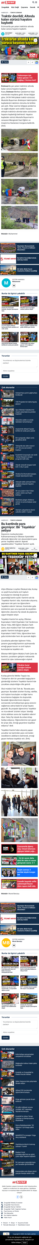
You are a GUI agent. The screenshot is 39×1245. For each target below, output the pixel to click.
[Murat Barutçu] (6, 942)
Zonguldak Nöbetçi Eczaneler (13, 1203)
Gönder (5, 376)
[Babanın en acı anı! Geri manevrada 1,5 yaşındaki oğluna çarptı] (10, 980)
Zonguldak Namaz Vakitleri (12, 1207)
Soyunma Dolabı (23, 1223)
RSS (7, 1234)
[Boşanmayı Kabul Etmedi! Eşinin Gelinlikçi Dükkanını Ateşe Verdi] (28, 961)
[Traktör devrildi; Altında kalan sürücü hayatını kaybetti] (19, 48)
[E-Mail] (13, 285)
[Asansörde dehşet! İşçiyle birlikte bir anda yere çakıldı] (10, 337)
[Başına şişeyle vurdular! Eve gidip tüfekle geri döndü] (28, 319)
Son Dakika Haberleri (10, 1215)
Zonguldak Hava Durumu (11, 1205)
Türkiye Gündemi (16, 12)
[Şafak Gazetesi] (8, 2)
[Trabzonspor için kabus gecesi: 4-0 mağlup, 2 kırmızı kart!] (28, 337)
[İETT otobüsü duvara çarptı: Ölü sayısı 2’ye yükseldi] (28, 980)
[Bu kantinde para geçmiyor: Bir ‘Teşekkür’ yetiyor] (19, 563)
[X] (21, 1196)
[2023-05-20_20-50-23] (19, 217)
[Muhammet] (6, 283)
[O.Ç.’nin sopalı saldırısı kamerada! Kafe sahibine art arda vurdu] (10, 319)
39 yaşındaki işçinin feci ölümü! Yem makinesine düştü (9, 1006)
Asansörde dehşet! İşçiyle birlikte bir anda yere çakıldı (10, 344)
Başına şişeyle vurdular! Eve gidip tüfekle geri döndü (28, 326)
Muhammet (16, 281)
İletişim (5, 1223)
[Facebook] (17, 1196)
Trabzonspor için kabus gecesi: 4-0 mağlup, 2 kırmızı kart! (27, 345)
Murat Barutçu (17, 941)
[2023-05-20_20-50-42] (19, 165)
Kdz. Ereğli (15, 7)
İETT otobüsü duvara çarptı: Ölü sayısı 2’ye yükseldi (28, 987)
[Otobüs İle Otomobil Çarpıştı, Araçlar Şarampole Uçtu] (10, 301)
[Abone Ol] (36, 62)
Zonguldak (5, 7)
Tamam (25, 1242)
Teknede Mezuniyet (9, 1225)
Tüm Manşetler (8, 1213)
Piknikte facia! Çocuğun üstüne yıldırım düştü (27, 308)
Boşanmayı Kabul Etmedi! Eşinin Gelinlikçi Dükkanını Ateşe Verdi (28, 969)
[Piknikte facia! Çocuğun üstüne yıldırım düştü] (28, 301)
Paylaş (6, 62)
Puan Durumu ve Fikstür (11, 1211)
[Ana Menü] (36, 2)
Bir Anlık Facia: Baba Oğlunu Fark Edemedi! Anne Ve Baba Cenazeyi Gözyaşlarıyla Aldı (10, 970)
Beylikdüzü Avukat (24, 1225)
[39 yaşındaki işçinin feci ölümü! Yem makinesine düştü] (10, 998)
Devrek (32, 7)
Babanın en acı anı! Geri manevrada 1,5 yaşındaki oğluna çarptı (9, 988)
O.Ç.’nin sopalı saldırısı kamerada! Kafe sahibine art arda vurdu (10, 327)
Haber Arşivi (8, 1217)
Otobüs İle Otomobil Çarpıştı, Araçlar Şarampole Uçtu (10, 309)
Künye (13, 1223)
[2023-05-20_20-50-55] (19, 140)
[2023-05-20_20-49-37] (19, 191)
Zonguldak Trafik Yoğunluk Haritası (15, 1209)
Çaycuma (24, 7)
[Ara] (33, 2)
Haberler (4, 12)
